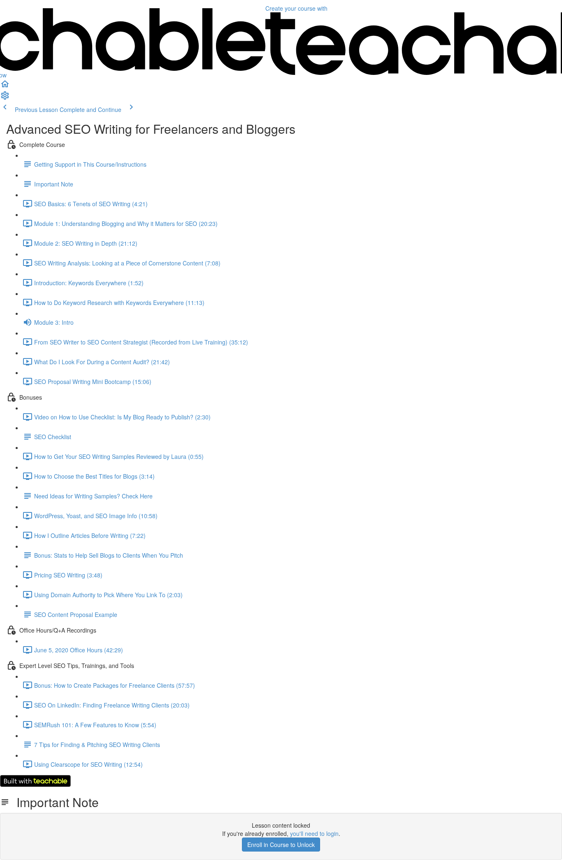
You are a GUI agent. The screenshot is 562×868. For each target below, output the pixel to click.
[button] (5, 86)
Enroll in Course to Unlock (281, 844)
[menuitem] (5, 98)
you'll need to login (314, 833)
